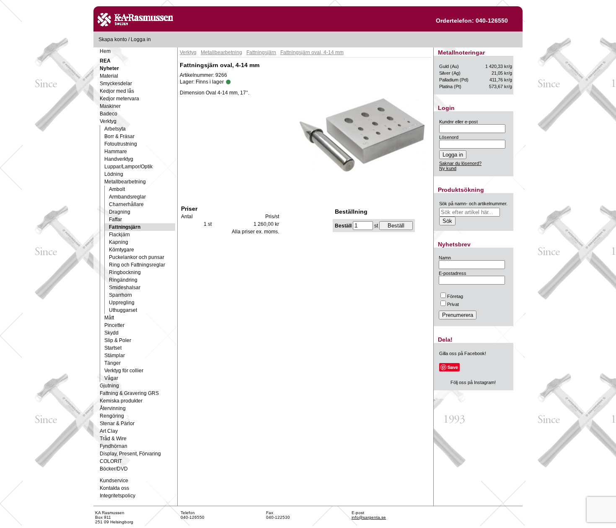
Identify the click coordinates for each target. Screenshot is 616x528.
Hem (105, 51)
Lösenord (448, 137)
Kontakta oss (114, 488)
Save (453, 367)
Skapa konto (112, 39)
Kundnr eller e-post (458, 121)
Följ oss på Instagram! (473, 382)
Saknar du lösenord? (460, 163)
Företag (455, 296)
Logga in (141, 39)
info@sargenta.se (369, 517)
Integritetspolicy (117, 496)
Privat (453, 304)
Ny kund (447, 168)
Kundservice (114, 481)
